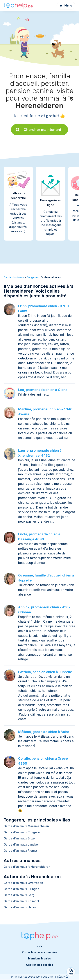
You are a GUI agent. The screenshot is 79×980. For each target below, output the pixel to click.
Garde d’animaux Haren (20, 907)
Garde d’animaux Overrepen (23, 883)
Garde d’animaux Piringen (21, 889)
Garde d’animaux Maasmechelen (26, 826)
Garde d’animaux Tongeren (22, 832)
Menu (68, 5)
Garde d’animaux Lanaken (22, 844)
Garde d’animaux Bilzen (20, 838)
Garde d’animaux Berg (19, 895)
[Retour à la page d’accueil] (18, 5)
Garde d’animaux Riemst (20, 850)
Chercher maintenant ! (44, 129)
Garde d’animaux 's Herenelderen (27, 867)
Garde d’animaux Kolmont (21, 901)
